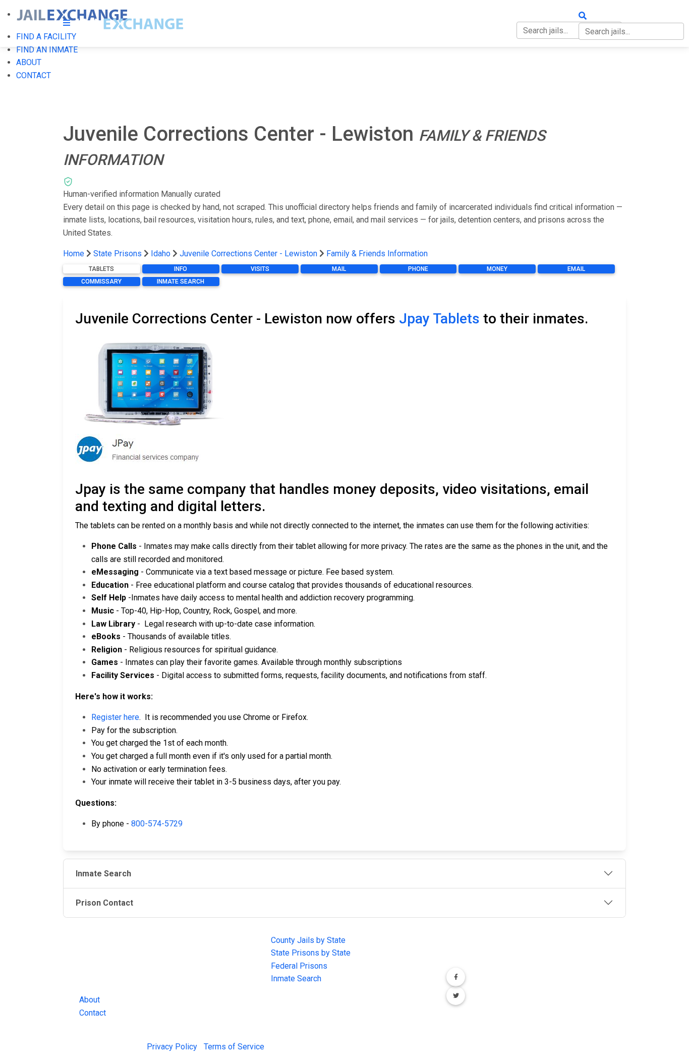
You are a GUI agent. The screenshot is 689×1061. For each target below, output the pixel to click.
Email (576, 268)
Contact (92, 1013)
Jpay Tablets (439, 318)
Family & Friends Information (377, 253)
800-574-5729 (157, 823)
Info (180, 268)
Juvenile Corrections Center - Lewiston (248, 253)
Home (73, 253)
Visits (260, 268)
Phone (418, 268)
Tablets (101, 268)
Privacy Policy (172, 1046)
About (89, 999)
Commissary (101, 281)
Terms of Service (234, 1046)
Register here (115, 717)
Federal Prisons (299, 966)
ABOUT (28, 62)
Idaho (160, 253)
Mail (339, 268)
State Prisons (117, 253)
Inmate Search (180, 281)
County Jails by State (308, 940)
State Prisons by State (311, 953)
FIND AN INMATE (47, 49)
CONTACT (33, 75)
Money (497, 268)
